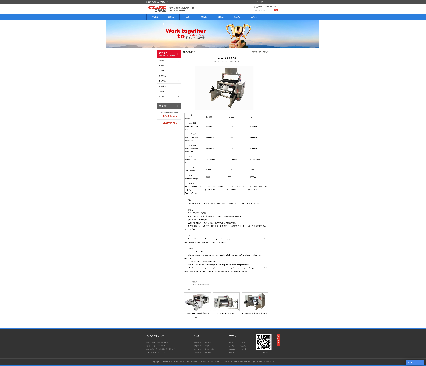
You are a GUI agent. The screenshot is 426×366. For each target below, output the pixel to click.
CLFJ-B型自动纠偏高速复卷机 (200, 284)
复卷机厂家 (219, 362)
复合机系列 (162, 65)
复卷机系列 (266, 52)
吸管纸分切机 (163, 86)
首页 (260, 52)
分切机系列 (162, 60)
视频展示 (204, 17)
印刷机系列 (162, 71)
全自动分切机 (243, 362)
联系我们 (254, 17)
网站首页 (155, 17)
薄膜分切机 (270, 362)
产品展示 (188, 17)
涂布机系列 (162, 91)
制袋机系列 (162, 76)
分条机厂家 (228, 362)
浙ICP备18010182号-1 (206, 362)
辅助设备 (161, 96)
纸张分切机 (252, 362)
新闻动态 (221, 17)
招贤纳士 (237, 17)
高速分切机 (261, 362)
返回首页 (261, 2)
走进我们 (171, 17)
